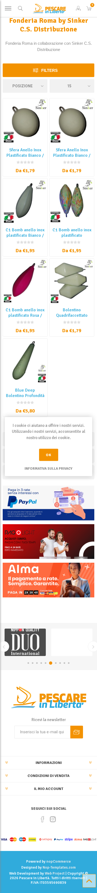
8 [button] (60, 663)
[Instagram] (52, 819)
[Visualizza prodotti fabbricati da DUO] (25, 642)
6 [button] (50, 663)
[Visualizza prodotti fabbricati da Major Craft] (71, 642)
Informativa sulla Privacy (48, 468)
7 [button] (56, 663)
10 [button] (69, 663)
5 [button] (45, 663)
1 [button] (28, 663)
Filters (49, 70)
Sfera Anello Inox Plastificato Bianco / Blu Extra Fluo (25, 155)
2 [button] (32, 663)
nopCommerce (58, 861)
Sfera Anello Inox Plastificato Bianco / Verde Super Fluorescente (72, 158)
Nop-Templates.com (59, 867)
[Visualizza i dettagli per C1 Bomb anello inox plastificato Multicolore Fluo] (72, 200)
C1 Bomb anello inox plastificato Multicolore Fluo (72, 235)
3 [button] (37, 663)
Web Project (55, 873)
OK (48, 455)
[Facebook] (42, 819)
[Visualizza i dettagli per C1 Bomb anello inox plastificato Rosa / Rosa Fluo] (25, 281)
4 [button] (41, 663)
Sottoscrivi (76, 732)
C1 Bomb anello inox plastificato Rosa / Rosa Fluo (25, 315)
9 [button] (64, 663)
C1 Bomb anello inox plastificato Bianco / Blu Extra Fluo (25, 235)
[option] (25, 642)
